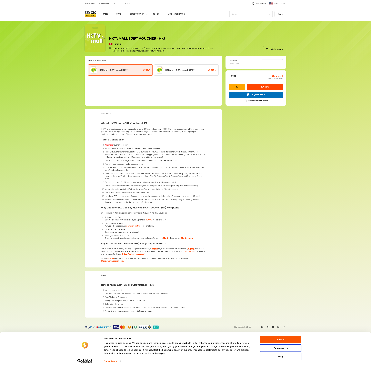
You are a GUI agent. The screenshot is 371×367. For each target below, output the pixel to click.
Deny (280, 356)
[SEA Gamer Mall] (90, 14)
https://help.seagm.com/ (133, 254)
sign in (155, 249)
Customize (279, 348)
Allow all (280, 339)
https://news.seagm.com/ (112, 261)
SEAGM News (187, 238)
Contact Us (190, 251)
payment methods (134, 226)
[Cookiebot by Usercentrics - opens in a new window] (85, 361)
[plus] (280, 62)
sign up (191, 249)
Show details (110, 361)
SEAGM (149, 220)
